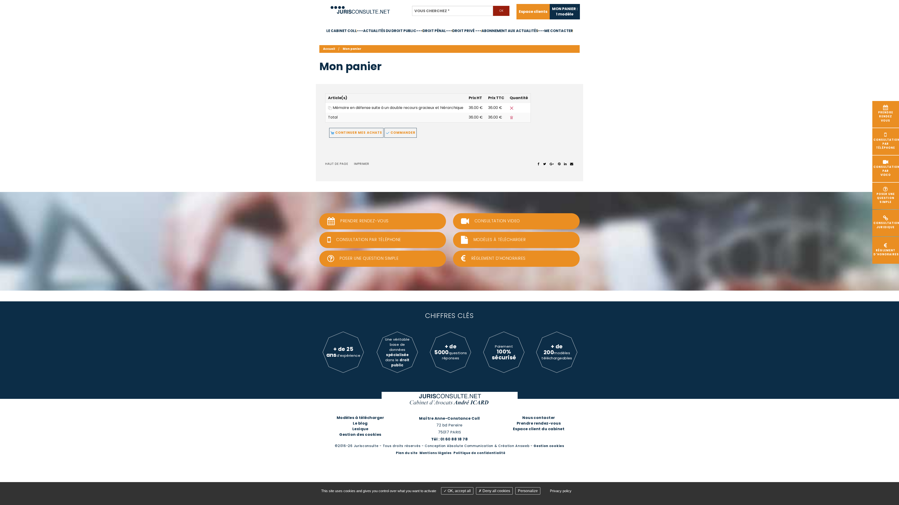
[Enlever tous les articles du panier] (511, 117)
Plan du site (407, 453)
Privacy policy (560, 491)
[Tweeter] (545, 163)
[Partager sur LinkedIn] (565, 163)
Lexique (360, 429)
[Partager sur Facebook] (538, 163)
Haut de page (336, 164)
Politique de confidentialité (479, 453)
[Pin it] (559, 163)
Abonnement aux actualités (510, 31)
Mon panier (352, 49)
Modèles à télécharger (360, 417)
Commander (402, 132)
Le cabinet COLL (341, 31)
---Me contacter (555, 31)
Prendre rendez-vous (539, 423)
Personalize (528, 491)
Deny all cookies (496, 491)
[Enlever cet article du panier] (511, 107)
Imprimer (361, 164)
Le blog (360, 423)
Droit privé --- (467, 31)
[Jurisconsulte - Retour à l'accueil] (360, 8)
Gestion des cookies (360, 434)
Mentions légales (436, 453)
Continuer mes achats (358, 132)
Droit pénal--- (437, 31)
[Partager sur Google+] (552, 163)
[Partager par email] (572, 163)
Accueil (329, 49)
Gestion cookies (549, 446)
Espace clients (533, 11)
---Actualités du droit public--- (390, 31)
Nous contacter (538, 417)
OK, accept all (459, 491)
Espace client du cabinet (539, 429)
